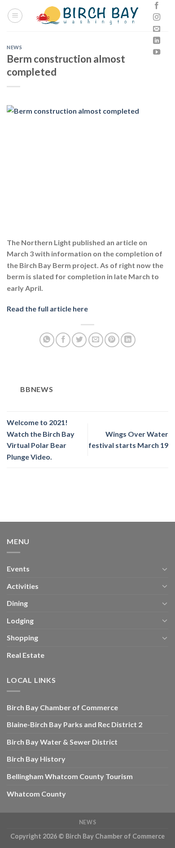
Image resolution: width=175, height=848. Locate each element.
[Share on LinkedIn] (128, 339)
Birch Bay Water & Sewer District (62, 741)
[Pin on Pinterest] (112, 339)
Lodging (20, 620)
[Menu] (15, 16)
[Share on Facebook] (63, 339)
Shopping (22, 637)
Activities (23, 586)
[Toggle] (164, 568)
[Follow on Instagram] (156, 17)
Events (18, 568)
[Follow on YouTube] (156, 52)
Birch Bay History (36, 758)
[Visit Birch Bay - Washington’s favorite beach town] (87, 15)
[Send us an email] (156, 29)
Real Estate (25, 655)
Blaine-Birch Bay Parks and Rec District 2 (74, 724)
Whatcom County (36, 793)
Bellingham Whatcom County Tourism (70, 776)
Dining (17, 603)
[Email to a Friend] (95, 339)
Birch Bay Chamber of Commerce (62, 707)
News (14, 47)
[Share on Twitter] (79, 339)
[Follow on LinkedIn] (156, 41)
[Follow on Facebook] (156, 6)
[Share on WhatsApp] (46, 339)
